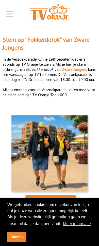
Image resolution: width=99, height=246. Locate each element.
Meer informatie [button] (77, 224)
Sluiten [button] (17, 237)
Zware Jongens (74, 69)
